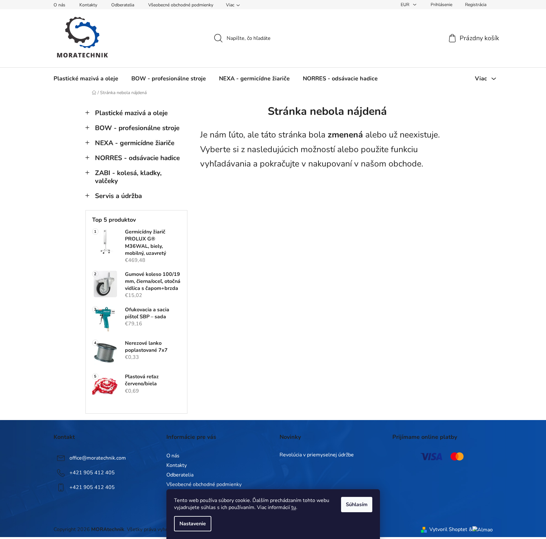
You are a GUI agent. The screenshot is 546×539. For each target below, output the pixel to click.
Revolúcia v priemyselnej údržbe (317, 455)
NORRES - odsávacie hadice (137, 157)
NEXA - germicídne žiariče (134, 142)
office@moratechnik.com (97, 457)
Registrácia (475, 5)
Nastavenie (192, 523)
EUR (406, 5)
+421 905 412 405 (92, 472)
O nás (59, 5)
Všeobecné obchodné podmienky (180, 5)
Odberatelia (122, 5)
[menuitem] (86, 78)
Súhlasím (357, 504)
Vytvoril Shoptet (448, 529)
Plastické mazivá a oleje (131, 112)
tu (293, 507)
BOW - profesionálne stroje (137, 127)
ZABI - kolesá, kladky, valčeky (128, 176)
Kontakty (88, 5)
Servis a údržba (118, 195)
